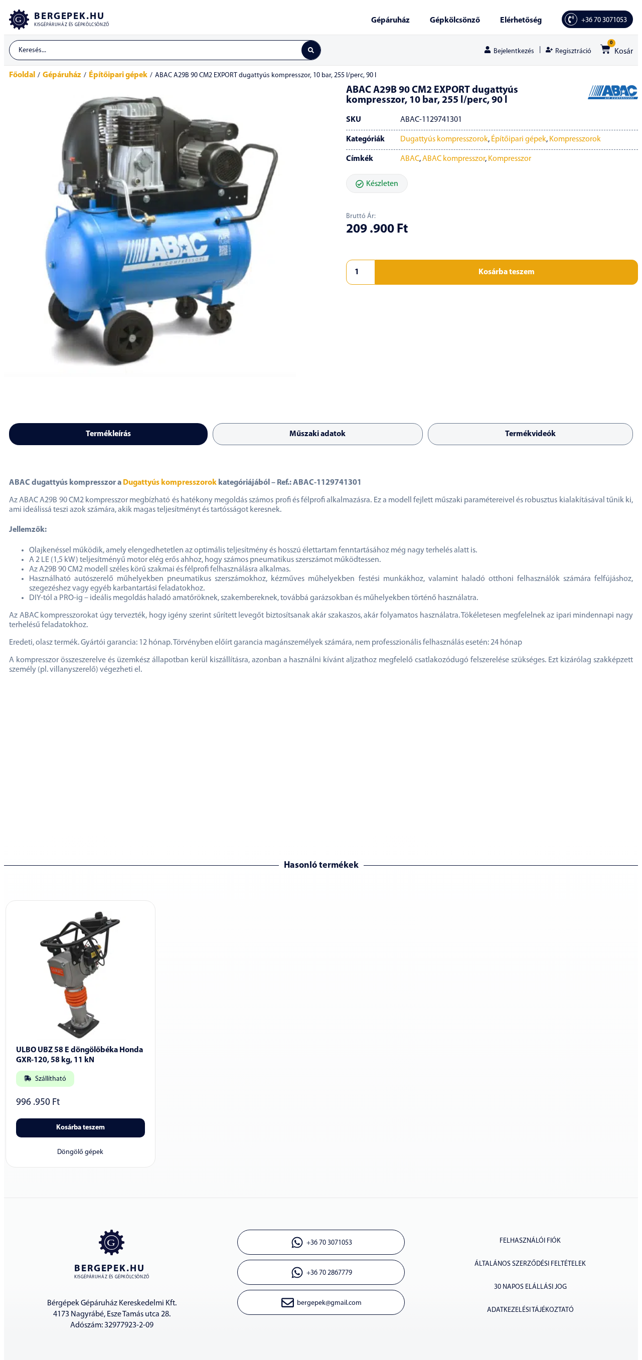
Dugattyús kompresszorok (444, 139)
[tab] (108, 434)
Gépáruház (390, 21)
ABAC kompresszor (453, 159)
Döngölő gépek (80, 1152)
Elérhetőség (521, 21)
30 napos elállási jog (530, 1287)
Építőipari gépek (118, 75)
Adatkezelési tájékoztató (530, 1310)
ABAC (409, 159)
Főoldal (22, 75)
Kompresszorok (575, 139)
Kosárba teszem (506, 272)
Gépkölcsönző (455, 21)
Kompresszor (509, 159)
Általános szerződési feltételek (530, 1264)
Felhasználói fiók (530, 1241)
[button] (377, 183)
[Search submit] (310, 50)
